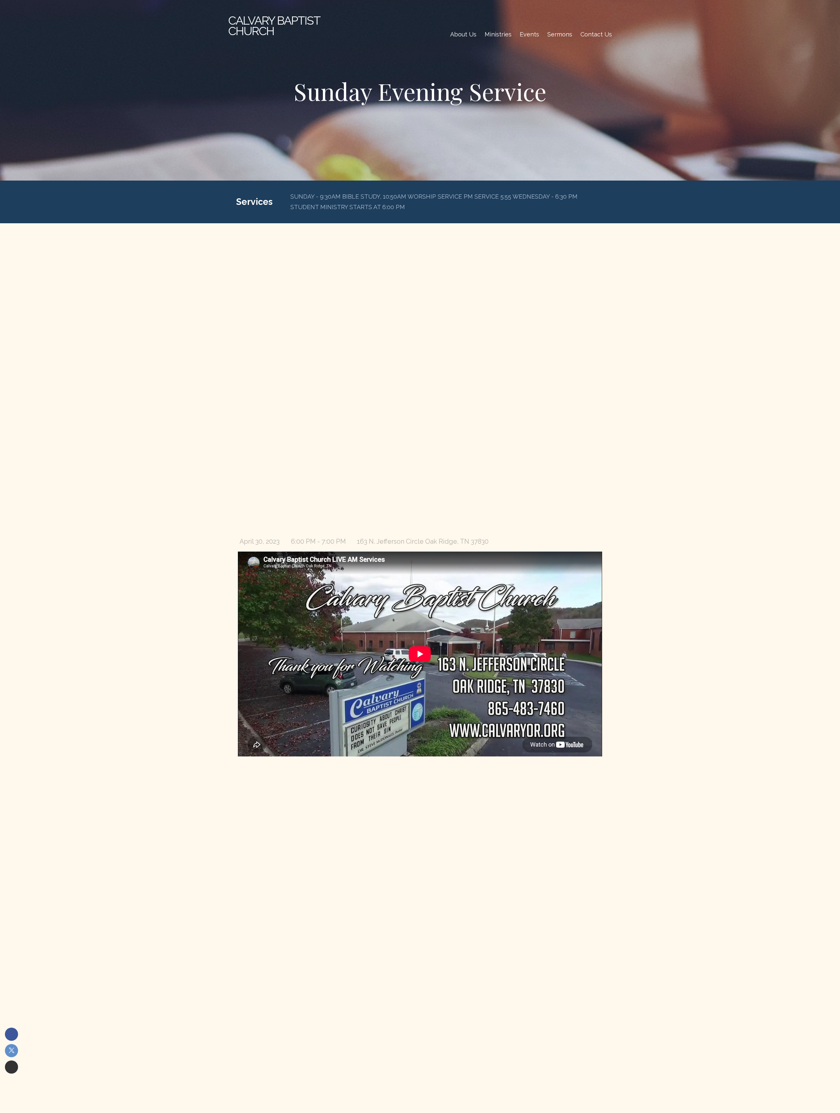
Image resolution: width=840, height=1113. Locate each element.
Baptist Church (274, 25)
